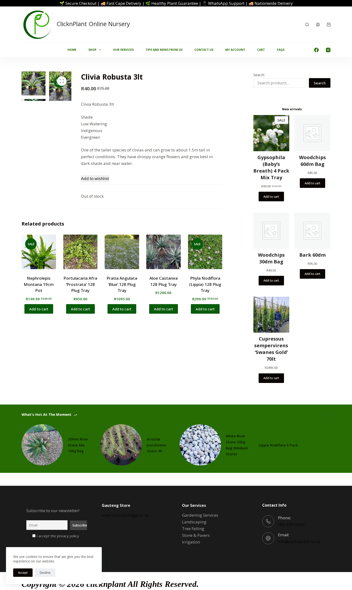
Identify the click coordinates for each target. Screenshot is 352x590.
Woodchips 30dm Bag (271, 258)
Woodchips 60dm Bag (312, 160)
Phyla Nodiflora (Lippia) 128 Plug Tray (205, 284)
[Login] (318, 24)
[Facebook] (316, 50)
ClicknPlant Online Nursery (93, 24)
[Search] (307, 24)
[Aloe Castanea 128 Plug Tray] (163, 252)
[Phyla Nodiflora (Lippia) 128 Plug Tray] (205, 252)
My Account (235, 50)
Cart (261, 50)
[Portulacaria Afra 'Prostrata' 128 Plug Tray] (80, 252)
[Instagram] (328, 50)
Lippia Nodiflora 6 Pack (278, 445)
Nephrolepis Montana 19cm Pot (39, 284)
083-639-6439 (291, 524)
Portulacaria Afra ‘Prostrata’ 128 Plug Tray (80, 284)
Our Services (123, 50)
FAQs (280, 50)
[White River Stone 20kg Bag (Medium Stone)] (200, 445)
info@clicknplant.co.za (299, 541)
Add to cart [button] (38, 309)
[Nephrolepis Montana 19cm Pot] (39, 252)
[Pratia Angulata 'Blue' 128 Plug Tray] (122, 252)
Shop (92, 50)
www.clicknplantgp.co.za (125, 515)
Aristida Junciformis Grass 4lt (156, 445)
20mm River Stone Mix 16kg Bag (78, 445)
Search (258, 74)
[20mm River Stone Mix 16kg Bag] (42, 445)
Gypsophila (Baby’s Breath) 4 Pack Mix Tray (271, 167)
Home (72, 50)
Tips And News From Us (164, 50)
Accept (23, 572)
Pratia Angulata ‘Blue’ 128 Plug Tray (122, 284)
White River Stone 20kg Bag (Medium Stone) (237, 445)
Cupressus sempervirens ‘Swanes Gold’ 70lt (271, 348)
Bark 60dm (312, 255)
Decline (45, 572)
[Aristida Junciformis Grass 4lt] (121, 445)
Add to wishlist (95, 178)
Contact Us (203, 50)
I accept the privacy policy (57, 535)
